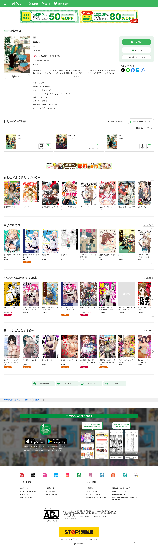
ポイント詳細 (55, 56)
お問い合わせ (24, 494)
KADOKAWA (45, 87)
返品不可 (36, 64)
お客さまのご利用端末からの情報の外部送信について (125, 499)
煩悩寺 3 (122, 135)
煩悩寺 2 (71, 135)
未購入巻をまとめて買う (142, 121)
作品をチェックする (138, 57)
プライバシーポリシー (93, 491)
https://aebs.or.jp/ (70, 519)
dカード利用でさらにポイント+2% (44, 60)
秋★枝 (35, 42)
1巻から (139, 128)
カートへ (138, 50)
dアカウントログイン (27, 498)
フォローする (39, 42)
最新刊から (149, 128)
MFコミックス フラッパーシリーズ (56, 94)
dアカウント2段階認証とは (95, 494)
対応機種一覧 (50, 488)
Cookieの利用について (120, 494)
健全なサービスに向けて (120, 491)
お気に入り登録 (116, 121)
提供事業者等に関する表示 (121, 488)
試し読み (18, 76)
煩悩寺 (44, 101)
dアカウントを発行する (70, 539)
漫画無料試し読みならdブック (12, 400)
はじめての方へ (25, 488)
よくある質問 (50, 491)
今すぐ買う (138, 42)
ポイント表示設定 (52, 494)
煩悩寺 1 (21, 135)
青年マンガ (46, 90)
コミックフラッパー (48, 97)
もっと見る (147, 225)
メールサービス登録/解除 (28, 491)
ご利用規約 (90, 488)
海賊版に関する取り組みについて (97, 498)
